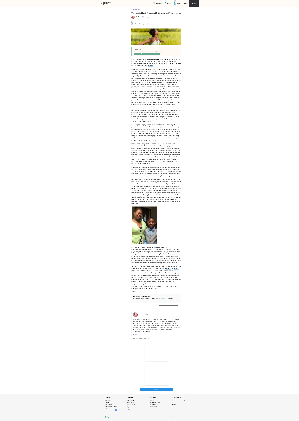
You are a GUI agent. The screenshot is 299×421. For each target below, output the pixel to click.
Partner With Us (130, 402)
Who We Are (107, 400)
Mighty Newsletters (154, 404)
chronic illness (166, 59)
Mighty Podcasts (153, 406)
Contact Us (152, 400)
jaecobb (135, 334)
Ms (150, 95)
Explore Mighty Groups (155, 402)
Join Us (194, 3)
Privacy (189, 416)
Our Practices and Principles (111, 406)
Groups (178, 3)
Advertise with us (131, 404)
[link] (106, 3)
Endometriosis (136, 9)
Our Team (107, 402)
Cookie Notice (108, 412)
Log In (185, 3)
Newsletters (158, 3)
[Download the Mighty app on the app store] (177, 401)
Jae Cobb (137, 16)
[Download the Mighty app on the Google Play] (190, 401)
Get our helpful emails (147, 54)
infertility (150, 65)
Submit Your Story (131, 400)
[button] (142, 16)
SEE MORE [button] (156, 389)
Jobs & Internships (109, 404)
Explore (169, 3)
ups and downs (154, 59)
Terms (193, 416)
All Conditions (130, 409)
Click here (162, 298)
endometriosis (149, 69)
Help (106, 408)
